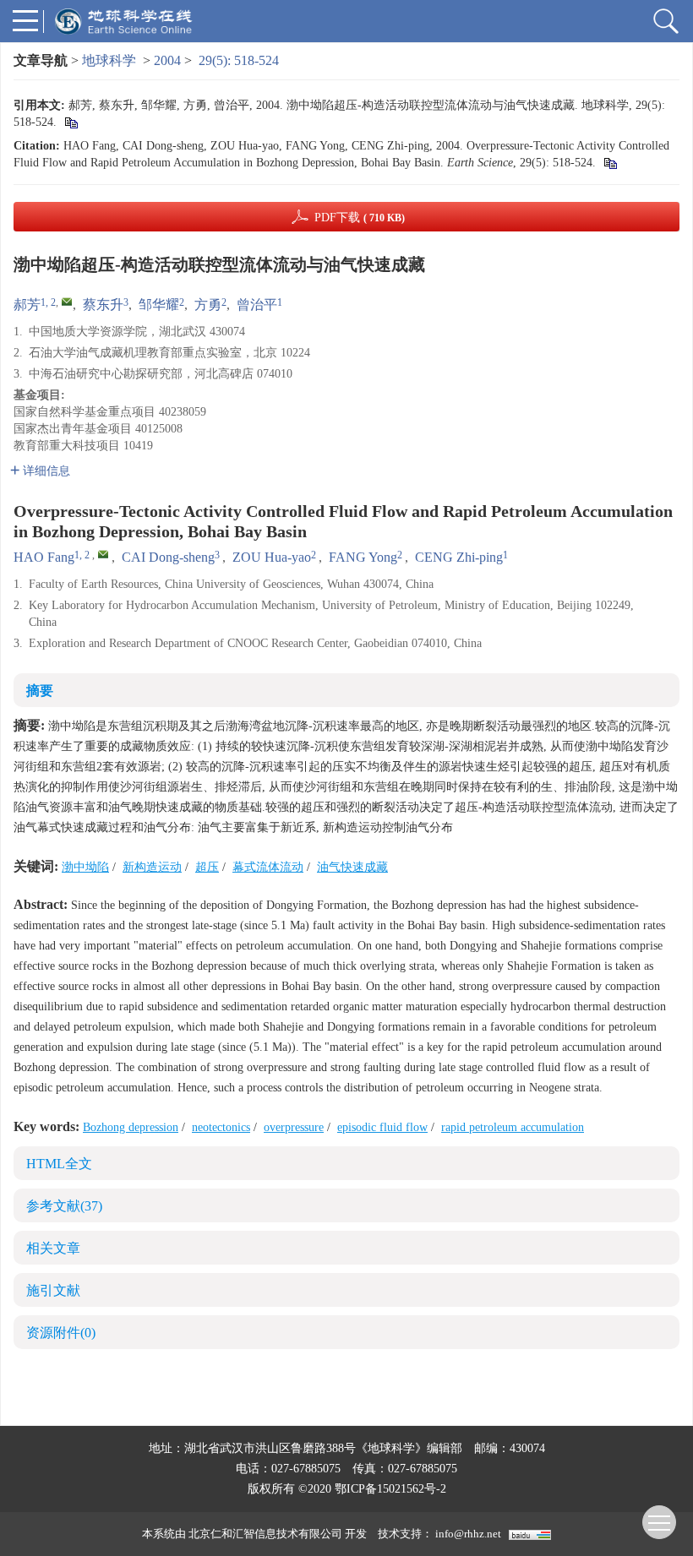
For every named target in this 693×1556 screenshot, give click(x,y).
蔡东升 (103, 304)
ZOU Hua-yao (271, 557)
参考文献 (64, 1206)
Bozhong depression (130, 1127)
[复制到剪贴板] (70, 122)
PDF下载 (359, 217)
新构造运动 (152, 867)
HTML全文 (59, 1163)
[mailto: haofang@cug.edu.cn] (103, 554)
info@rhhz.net (468, 1533)
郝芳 (27, 304)
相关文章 (53, 1248)
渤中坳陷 (85, 867)
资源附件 (60, 1332)
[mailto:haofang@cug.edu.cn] (67, 301)
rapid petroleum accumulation (512, 1127)
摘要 (39, 690)
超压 (207, 867)
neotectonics (221, 1127)
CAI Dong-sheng (168, 557)
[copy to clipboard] (609, 162)
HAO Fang (44, 557)
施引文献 (53, 1290)
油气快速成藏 (352, 867)
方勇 (207, 304)
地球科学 (109, 60)
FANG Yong (363, 557)
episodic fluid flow (382, 1127)
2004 (167, 60)
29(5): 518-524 (239, 60)
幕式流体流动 (267, 867)
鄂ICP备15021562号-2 (390, 1489)
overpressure (294, 1127)
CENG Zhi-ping (459, 557)
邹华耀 (159, 304)
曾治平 (257, 304)
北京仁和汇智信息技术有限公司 (265, 1533)
